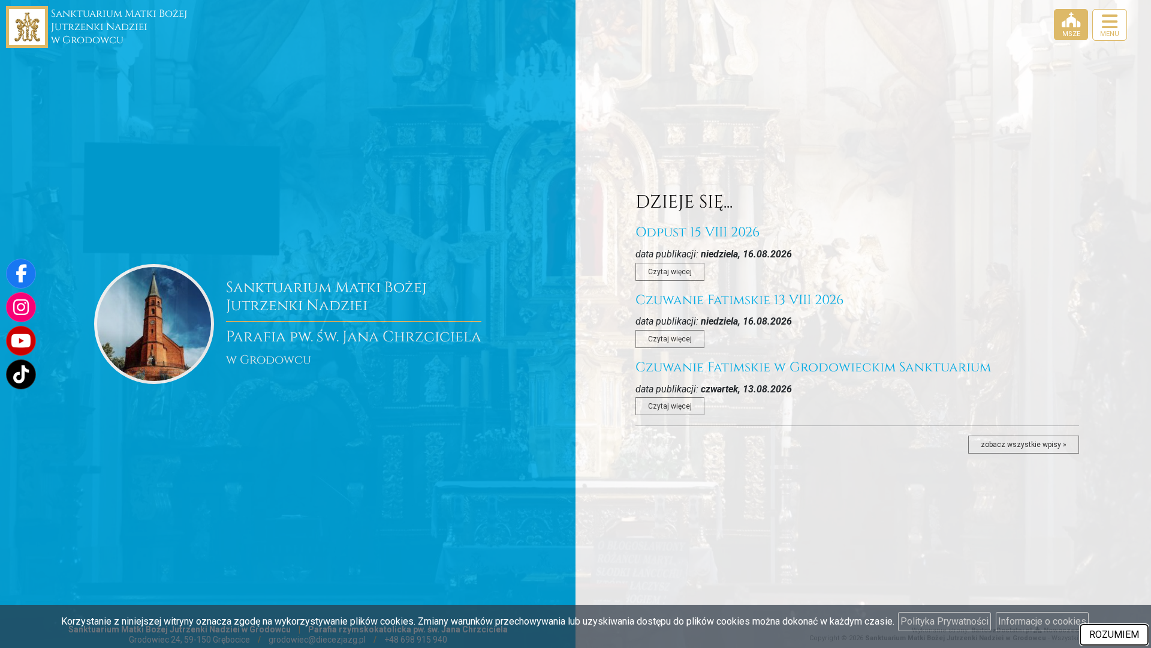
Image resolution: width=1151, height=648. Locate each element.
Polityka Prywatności (944, 621)
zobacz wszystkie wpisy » (1023, 444)
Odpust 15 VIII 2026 (697, 232)
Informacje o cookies (1042, 621)
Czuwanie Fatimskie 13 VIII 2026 (739, 300)
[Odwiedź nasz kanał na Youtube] (21, 341)
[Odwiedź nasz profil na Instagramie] (21, 307)
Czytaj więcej (670, 272)
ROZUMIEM (1114, 634)
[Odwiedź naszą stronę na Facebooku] (21, 274)
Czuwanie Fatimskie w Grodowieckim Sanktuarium (813, 367)
